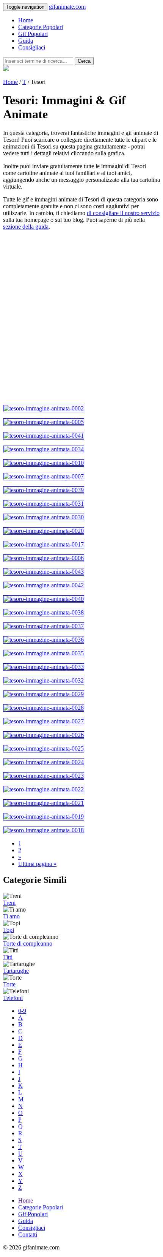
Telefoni (13, 998)
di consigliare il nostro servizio (123, 213)
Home (25, 20)
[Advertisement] (81, 317)
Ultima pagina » (37, 864)
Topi (8, 930)
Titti (8, 957)
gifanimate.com (67, 6)
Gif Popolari (33, 34)
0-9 (22, 1011)
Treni (9, 902)
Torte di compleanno (27, 943)
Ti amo (11, 916)
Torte (9, 984)
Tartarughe (16, 971)
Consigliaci (31, 47)
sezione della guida (26, 226)
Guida (25, 40)
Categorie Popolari (40, 27)
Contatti (27, 1234)
